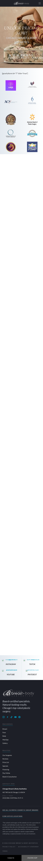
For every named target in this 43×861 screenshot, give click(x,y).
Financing (6, 769)
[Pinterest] (19, 717)
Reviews (5, 759)
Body (4, 736)
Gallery (5, 743)
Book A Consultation (10, 777)
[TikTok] (11, 717)
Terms (5, 851)
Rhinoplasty (28, 491)
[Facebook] (7, 717)
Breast (5, 729)
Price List (6, 762)
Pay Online (6, 773)
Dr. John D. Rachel (10, 475)
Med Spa (5, 740)
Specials (5, 766)
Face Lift (36, 491)
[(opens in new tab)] (32, 133)
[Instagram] (4, 717)
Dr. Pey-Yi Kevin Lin (11, 375)
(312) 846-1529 (8, 798)
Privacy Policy (9, 846)
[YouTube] (15, 717)
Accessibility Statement (28, 846)
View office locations (13, 816)
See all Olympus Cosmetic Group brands (20, 810)
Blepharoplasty (14, 493)
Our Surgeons (7, 755)
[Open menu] (40, 3)
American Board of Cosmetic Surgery (21, 483)
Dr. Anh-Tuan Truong (11, 276)
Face (4, 732)
